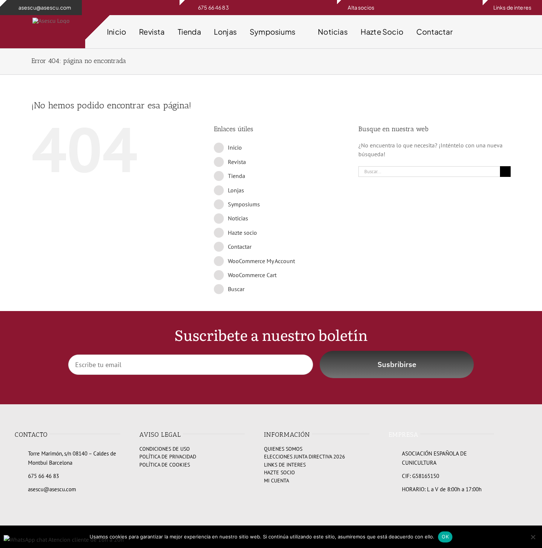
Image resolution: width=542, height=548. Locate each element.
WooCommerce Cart (252, 275)
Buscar (236, 289)
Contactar (239, 246)
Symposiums (244, 204)
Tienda (236, 175)
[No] (532, 537)
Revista (237, 161)
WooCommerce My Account (261, 261)
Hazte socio (242, 232)
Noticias (238, 218)
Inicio (235, 147)
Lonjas (236, 190)
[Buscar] (516, 31)
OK (445, 537)
